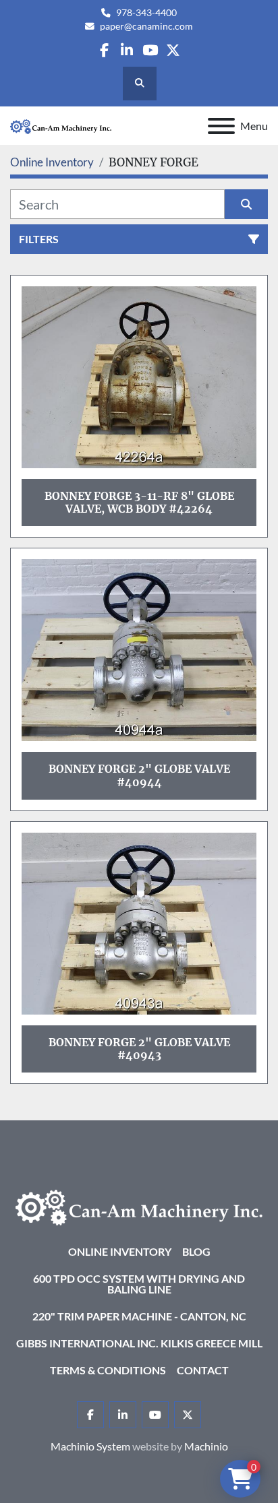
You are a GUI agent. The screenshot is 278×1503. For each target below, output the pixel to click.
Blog (196, 1251)
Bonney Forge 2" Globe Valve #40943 (139, 1048)
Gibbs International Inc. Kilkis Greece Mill (139, 1343)
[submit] (246, 204)
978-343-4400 (146, 12)
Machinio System (90, 1446)
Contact (203, 1370)
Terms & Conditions (108, 1370)
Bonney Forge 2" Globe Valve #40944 (139, 775)
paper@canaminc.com (146, 26)
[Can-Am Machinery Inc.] (139, 1206)
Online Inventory (119, 1251)
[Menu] (221, 126)
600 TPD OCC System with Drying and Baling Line (139, 1284)
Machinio (206, 1446)
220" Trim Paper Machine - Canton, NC (139, 1316)
